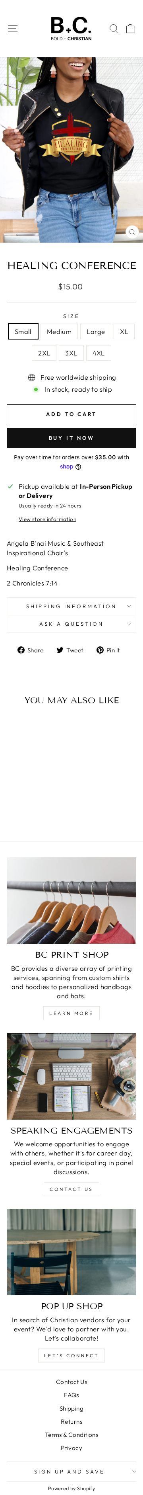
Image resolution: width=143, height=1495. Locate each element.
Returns (71, 1421)
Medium (59, 331)
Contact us (71, 1189)
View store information (47, 519)
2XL (44, 353)
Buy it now (72, 438)
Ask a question (71, 624)
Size (71, 316)
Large (96, 331)
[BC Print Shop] (71, 900)
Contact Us (71, 1382)
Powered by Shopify (71, 1488)
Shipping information (71, 606)
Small (23, 331)
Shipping (71, 1408)
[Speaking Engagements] (71, 1076)
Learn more (71, 1013)
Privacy (71, 1448)
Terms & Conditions (71, 1434)
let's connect (71, 1355)
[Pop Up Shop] (71, 1252)
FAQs (71, 1395)
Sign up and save (69, 1471)
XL (124, 331)
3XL (71, 353)
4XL (99, 353)
